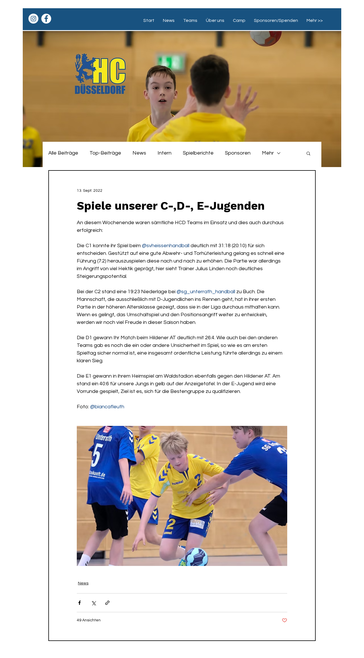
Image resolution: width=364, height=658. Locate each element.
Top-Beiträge (105, 153)
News (139, 153)
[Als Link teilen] (107, 602)
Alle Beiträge (63, 153)
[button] (308, 153)
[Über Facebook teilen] (79, 602)
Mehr (268, 153)
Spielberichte (198, 153)
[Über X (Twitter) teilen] (93, 602)
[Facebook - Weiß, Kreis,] (46, 19)
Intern (164, 153)
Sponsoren (238, 153)
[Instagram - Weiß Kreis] (33, 19)
